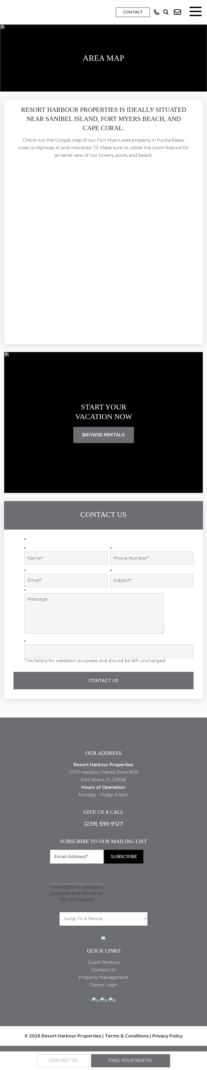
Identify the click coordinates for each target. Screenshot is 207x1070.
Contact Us (103, 969)
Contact (133, 12)
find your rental (131, 1060)
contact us (63, 1060)
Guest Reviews (103, 962)
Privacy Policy (167, 1036)
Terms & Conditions (127, 1036)
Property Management (104, 977)
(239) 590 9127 (103, 824)
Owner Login (103, 984)
